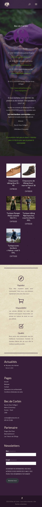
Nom (11, 451)
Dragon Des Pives (9, 431)
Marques (6, 384)
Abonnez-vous (12, 481)
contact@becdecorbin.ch (11, 418)
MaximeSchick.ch (9, 434)
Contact (6, 387)
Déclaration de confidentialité (13, 389)
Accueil (6, 382)
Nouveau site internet (12, 365)
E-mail (11, 460)
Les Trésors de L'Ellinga (11, 436)
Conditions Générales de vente (13, 392)
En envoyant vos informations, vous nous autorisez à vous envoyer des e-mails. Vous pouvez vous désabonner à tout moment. (19, 471)
